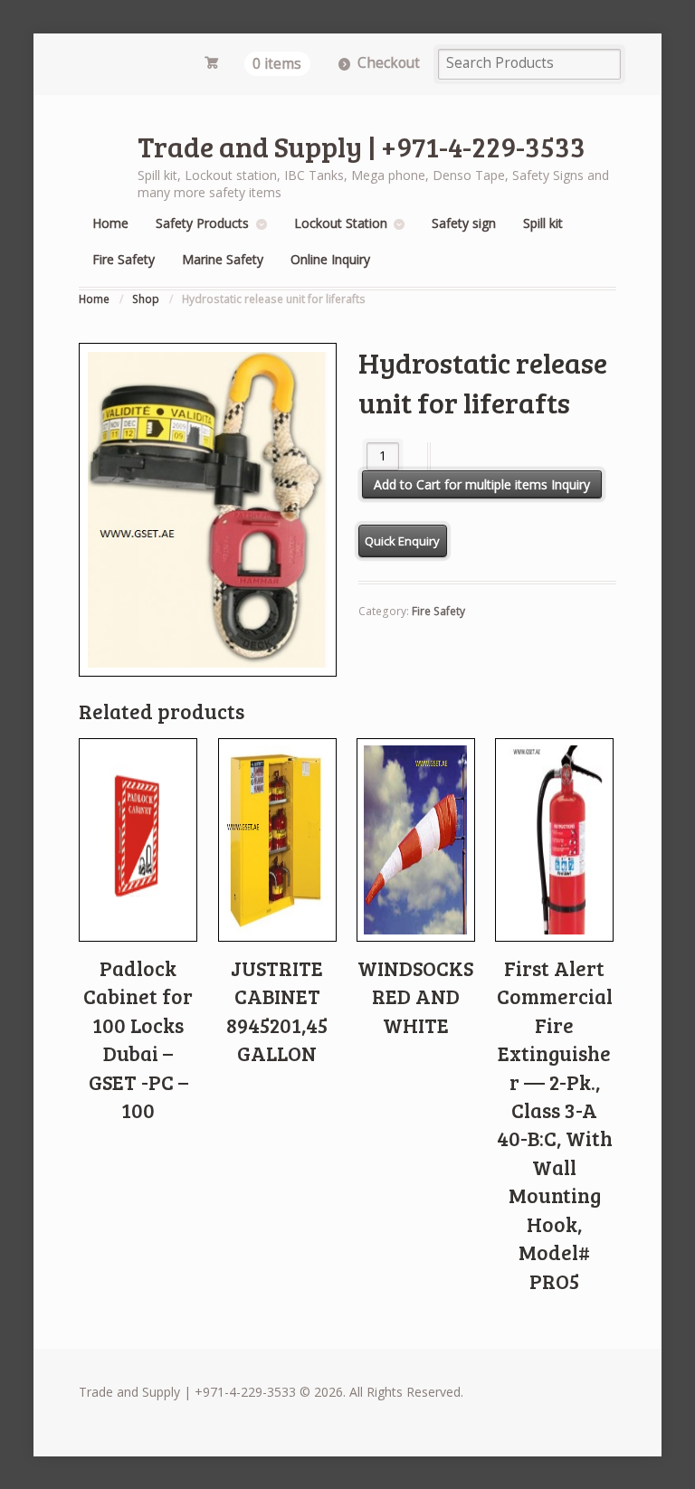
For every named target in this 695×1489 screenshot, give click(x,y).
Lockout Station (340, 223)
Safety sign (464, 223)
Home (110, 223)
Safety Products (202, 223)
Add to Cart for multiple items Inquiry (482, 484)
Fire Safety (123, 259)
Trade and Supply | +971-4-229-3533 (362, 146)
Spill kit (543, 223)
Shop (145, 299)
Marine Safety (222, 259)
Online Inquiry (330, 259)
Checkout (388, 62)
